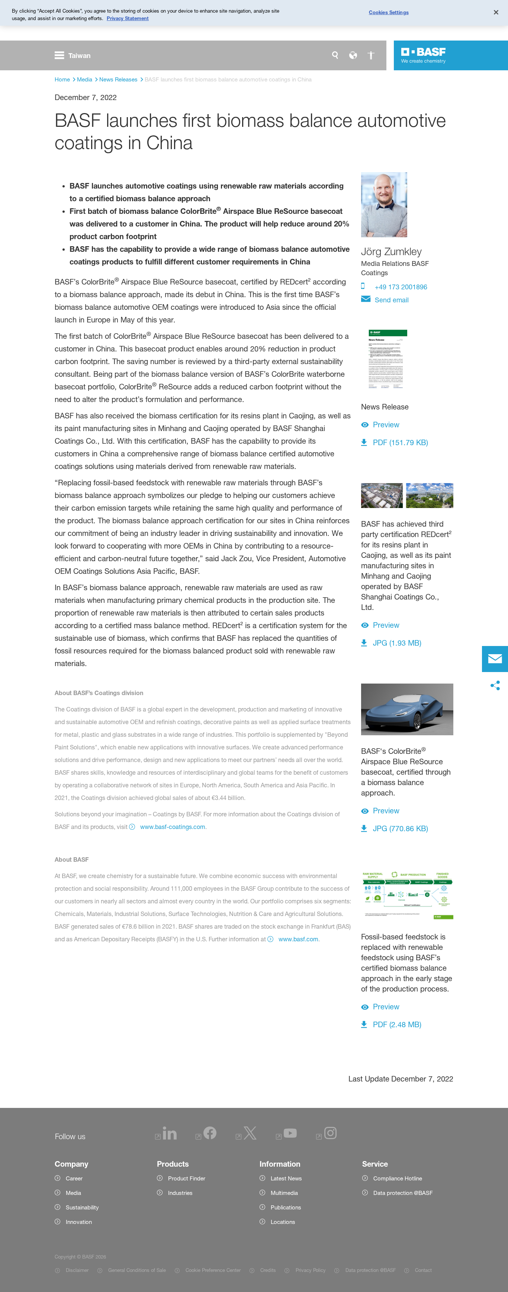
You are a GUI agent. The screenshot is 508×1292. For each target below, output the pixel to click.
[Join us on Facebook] (206, 1137)
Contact (423, 1270)
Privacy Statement (128, 18)
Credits (268, 1270)
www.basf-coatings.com (172, 826)
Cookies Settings (389, 12)
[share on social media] (495, 686)
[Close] (496, 12)
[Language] (352, 55)
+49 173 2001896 (400, 287)
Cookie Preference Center (213, 1270)
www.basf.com (298, 939)
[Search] (335, 55)
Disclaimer (77, 1270)
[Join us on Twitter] (246, 1137)
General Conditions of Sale (137, 1270)
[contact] (495, 659)
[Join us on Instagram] (326, 1137)
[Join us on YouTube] (286, 1137)
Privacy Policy (310, 1270)
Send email (391, 300)
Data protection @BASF (370, 1270)
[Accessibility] (370, 55)
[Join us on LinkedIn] (166, 1137)
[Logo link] (423, 55)
